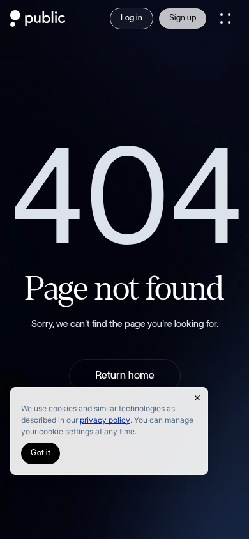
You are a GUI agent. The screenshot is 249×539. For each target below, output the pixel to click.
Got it (40, 453)
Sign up (182, 18)
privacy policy (105, 420)
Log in (131, 18)
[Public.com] (38, 23)
